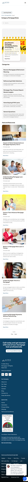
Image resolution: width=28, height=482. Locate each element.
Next (16, 334)
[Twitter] (6, 374)
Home (2, 15)
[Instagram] (10, 374)
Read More (7, 58)
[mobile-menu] (25, 3)
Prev (12, 334)
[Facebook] (2, 374)
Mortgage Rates (8, 15)
